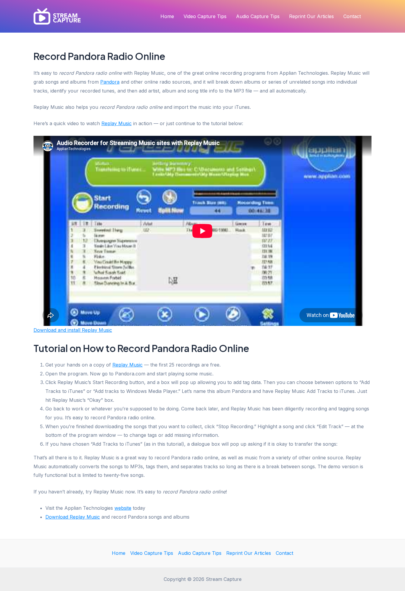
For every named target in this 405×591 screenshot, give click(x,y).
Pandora (109, 82)
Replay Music (116, 123)
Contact (352, 16)
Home (167, 16)
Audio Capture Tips (258, 16)
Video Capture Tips (205, 16)
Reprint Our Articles (311, 16)
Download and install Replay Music (73, 330)
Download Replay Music (72, 517)
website (122, 508)
